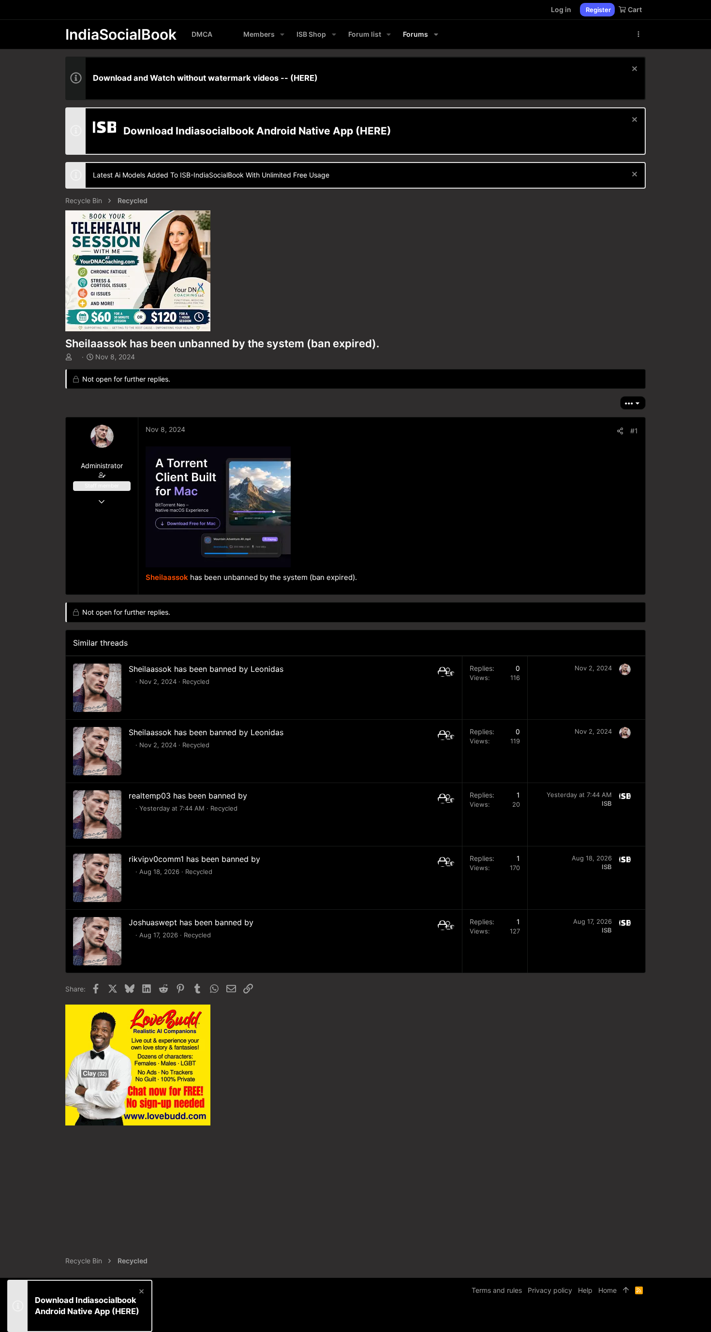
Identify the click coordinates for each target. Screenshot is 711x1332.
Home (607, 1290)
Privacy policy (550, 1290)
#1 (634, 431)
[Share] (620, 431)
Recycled (195, 681)
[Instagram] (612, 1317)
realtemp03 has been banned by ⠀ (192, 795)
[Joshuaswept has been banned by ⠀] (97, 941)
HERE (304, 78)
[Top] (626, 1290)
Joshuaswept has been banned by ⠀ (195, 922)
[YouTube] (641, 1317)
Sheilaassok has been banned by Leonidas (206, 669)
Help (585, 1290)
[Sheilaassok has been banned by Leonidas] (97, 688)
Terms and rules (497, 1290)
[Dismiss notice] (633, 70)
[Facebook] (597, 1317)
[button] (282, 34)
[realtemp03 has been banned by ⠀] (97, 814)
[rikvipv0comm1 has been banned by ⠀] (97, 878)
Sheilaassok (167, 577)
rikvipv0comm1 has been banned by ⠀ (198, 859)
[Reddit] (626, 1317)
